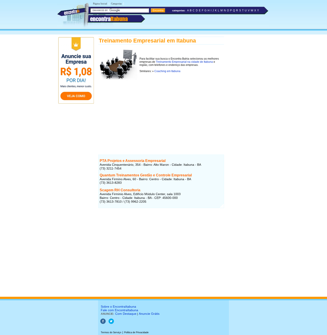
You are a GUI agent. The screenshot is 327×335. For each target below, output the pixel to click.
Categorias (116, 3)
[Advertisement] (161, 113)
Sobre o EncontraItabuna (118, 306)
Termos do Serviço (111, 332)
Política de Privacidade (136, 332)
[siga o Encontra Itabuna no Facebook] (103, 323)
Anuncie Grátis (149, 313)
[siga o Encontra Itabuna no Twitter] (111, 323)
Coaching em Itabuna (167, 71)
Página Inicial (100, 3)
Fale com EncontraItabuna (119, 310)
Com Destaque (125, 313)
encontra (109, 18)
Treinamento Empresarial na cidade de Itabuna (184, 61)
